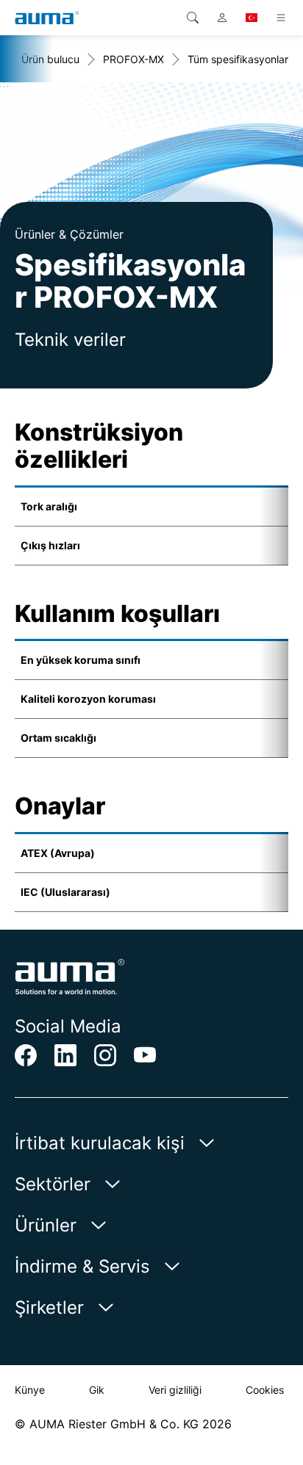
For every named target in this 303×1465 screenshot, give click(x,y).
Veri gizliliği (175, 1389)
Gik (96, 1389)
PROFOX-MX (133, 59)
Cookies (265, 1389)
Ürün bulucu (50, 59)
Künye (30, 1389)
